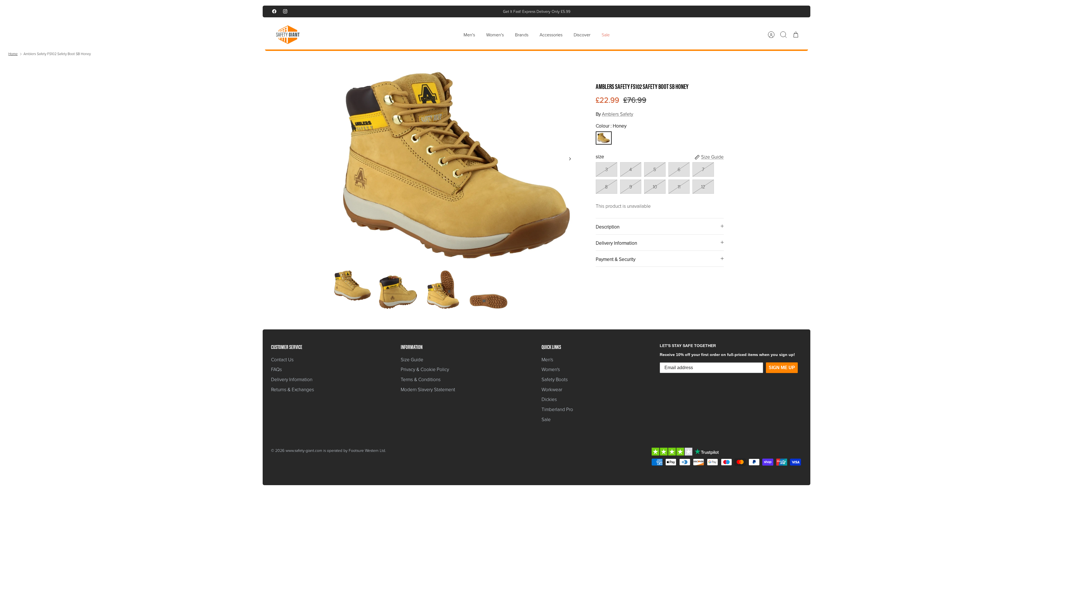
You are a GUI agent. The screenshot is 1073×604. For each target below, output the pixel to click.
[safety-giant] (288, 34)
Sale (606, 35)
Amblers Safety (617, 114)
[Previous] (454, 11)
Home (13, 53)
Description (607, 226)
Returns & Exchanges (292, 389)
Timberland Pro (557, 409)
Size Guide (412, 359)
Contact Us (282, 359)
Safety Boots (555, 379)
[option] (456, 165)
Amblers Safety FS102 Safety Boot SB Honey (57, 53)
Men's (469, 35)
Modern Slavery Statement (428, 389)
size (600, 156)
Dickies (549, 399)
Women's (495, 35)
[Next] (619, 11)
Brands (521, 35)
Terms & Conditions (421, 379)
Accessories (551, 35)
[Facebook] (274, 11)
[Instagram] (285, 11)
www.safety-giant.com (304, 450)
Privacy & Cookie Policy (425, 369)
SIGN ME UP (782, 367)
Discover (582, 35)
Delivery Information (616, 243)
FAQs (276, 369)
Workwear (552, 389)
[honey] (603, 138)
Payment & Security (615, 259)
